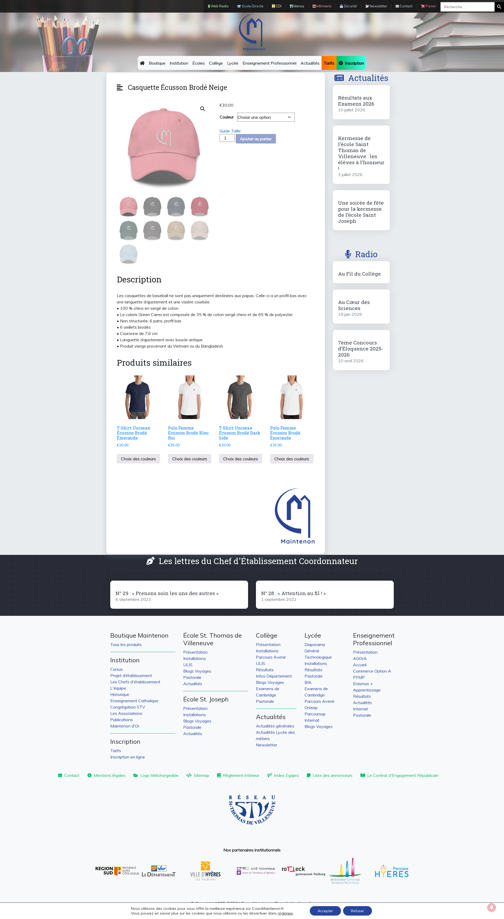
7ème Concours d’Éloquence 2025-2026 (360, 348)
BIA (308, 682)
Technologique (318, 657)
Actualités (310, 63)
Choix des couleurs (138, 458)
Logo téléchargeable (159, 775)
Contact (72, 775)
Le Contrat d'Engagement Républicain (402, 775)
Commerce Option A (372, 671)
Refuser (357, 910)
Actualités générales (275, 726)
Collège (216, 63)
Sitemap (201, 775)
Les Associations (126, 713)
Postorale (362, 715)
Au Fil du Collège (359, 273)
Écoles (198, 63)
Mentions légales (109, 775)
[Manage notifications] (491, 907)
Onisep (311, 707)
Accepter (325, 910)
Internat (311, 720)
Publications (121, 719)
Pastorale (192, 677)
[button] (202, 108)
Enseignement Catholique (134, 700)
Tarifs (115, 750)
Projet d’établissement (131, 675)
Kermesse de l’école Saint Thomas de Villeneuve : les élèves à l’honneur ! (361, 153)
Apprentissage (367, 690)
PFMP (359, 677)
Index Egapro (286, 775)
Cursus (116, 669)
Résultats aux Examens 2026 (356, 100)
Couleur (227, 117)
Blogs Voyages (197, 671)
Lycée (232, 63)
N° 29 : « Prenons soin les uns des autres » (167, 593)
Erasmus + (363, 683)
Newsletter (266, 744)
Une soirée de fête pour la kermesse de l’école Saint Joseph (361, 211)
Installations (194, 658)
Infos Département (274, 676)
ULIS (187, 664)
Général (311, 650)
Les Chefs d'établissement (135, 681)
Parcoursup (315, 713)
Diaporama (314, 644)
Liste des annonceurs (333, 775)
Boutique (157, 63)
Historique (119, 694)
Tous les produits (126, 644)
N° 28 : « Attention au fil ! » (293, 593)
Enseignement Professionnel (269, 63)
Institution (179, 63)
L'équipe (118, 688)
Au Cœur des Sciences (354, 305)
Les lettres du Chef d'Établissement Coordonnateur (258, 560)
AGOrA (360, 658)
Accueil (359, 664)
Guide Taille (230, 130)
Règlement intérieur (241, 775)
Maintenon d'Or (124, 726)
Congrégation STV (127, 707)
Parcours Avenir (271, 657)
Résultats (265, 669)
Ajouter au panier (256, 138)
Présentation (195, 652)
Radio (366, 254)
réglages (285, 913)
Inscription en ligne (127, 757)
